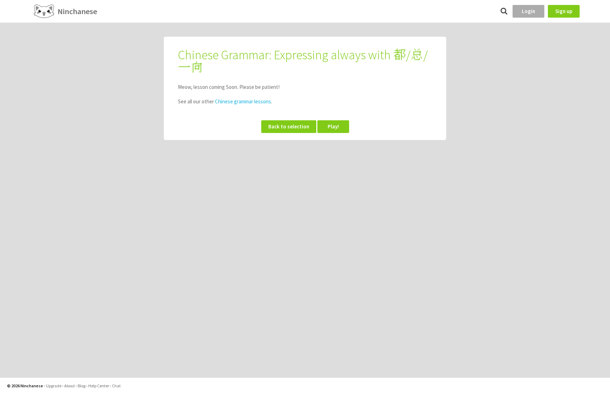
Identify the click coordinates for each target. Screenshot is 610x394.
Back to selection (288, 126)
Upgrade (53, 385)
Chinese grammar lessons (243, 101)
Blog (81, 385)
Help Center (98, 385)
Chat (116, 385)
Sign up (563, 11)
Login (528, 11)
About (69, 385)
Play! (333, 126)
